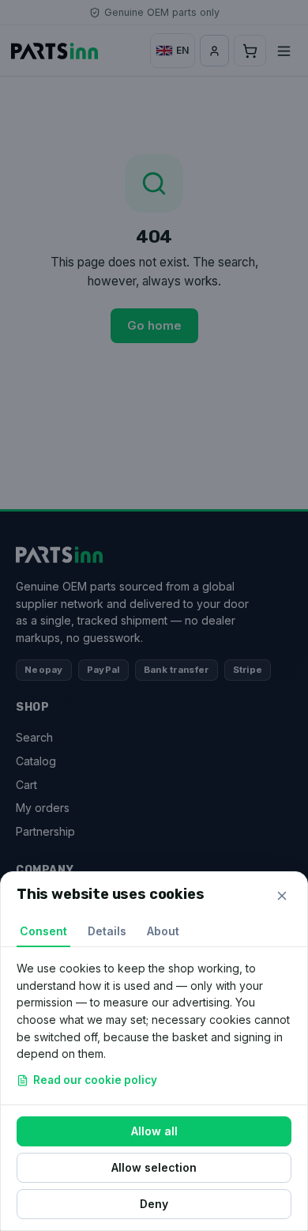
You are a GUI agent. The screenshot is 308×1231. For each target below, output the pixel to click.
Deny (154, 1203)
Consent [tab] (43, 931)
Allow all (154, 1131)
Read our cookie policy (95, 1080)
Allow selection (154, 1167)
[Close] (282, 895)
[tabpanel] (154, 1026)
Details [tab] (107, 931)
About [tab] (163, 931)
